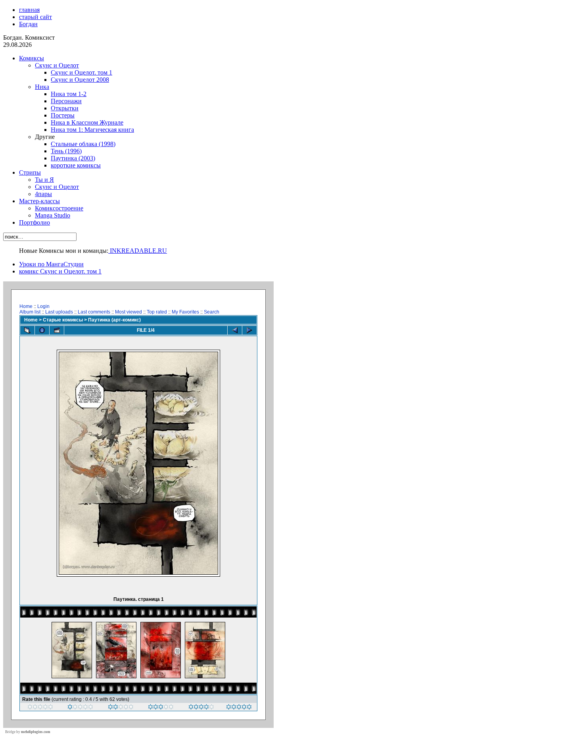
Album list (29, 312)
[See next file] (249, 330)
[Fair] (121, 708)
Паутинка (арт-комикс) (114, 320)
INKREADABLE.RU (137, 250)
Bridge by (27, 732)
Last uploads (59, 312)
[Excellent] (201, 708)
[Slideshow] (57, 330)
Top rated (157, 312)
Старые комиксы (63, 320)
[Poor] (80, 708)
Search (211, 312)
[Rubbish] (40, 708)
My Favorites (185, 312)
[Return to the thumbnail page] (27, 330)
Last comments (94, 312)
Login (43, 306)
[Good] (161, 708)
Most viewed (128, 312)
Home (26, 306)
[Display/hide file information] (42, 330)
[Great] (239, 708)
